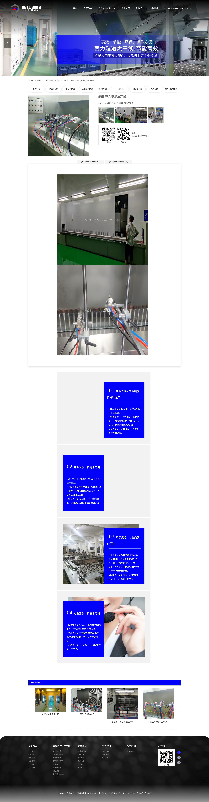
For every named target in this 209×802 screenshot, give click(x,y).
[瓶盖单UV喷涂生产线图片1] (106, 115)
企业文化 (31, 755)
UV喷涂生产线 (68, 81)
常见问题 (105, 758)
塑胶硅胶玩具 (83, 751)
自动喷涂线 (53, 89)
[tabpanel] (104, 38)
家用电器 (81, 761)
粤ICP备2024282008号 (127, 793)
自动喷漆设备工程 (106, 8)
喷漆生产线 (70, 89)
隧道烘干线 (137, 89)
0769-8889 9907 (177, 8)
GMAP (148, 793)
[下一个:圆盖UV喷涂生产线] (118, 162)
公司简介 (31, 751)
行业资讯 (105, 755)
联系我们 (155, 8)
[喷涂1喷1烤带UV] (86, 700)
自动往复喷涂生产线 (50, 714)
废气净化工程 (104, 89)
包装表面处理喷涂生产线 (122, 722)
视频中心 (31, 768)
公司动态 (105, 751)
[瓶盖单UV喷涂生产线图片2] (139, 115)
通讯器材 (81, 758)
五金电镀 (81, 768)
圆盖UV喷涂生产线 (158, 722)
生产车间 (31, 764)
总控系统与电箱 (171, 89)
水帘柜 (120, 89)
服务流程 (31, 758)
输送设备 (154, 89)
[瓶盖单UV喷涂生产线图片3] (156, 115)
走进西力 (88, 8)
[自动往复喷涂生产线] (50, 700)
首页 (75, 8)
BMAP (140, 793)
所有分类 (36, 89)
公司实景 (31, 761)
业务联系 (130, 751)
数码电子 (81, 755)
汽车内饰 (81, 764)
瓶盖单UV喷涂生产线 (85, 81)
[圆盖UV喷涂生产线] (158, 703)
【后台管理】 (113, 793)
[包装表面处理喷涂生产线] (122, 703)
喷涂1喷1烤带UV (86, 714)
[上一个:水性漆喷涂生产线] (90, 162)
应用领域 (125, 8)
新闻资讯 (140, 8)
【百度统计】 (103, 793)
